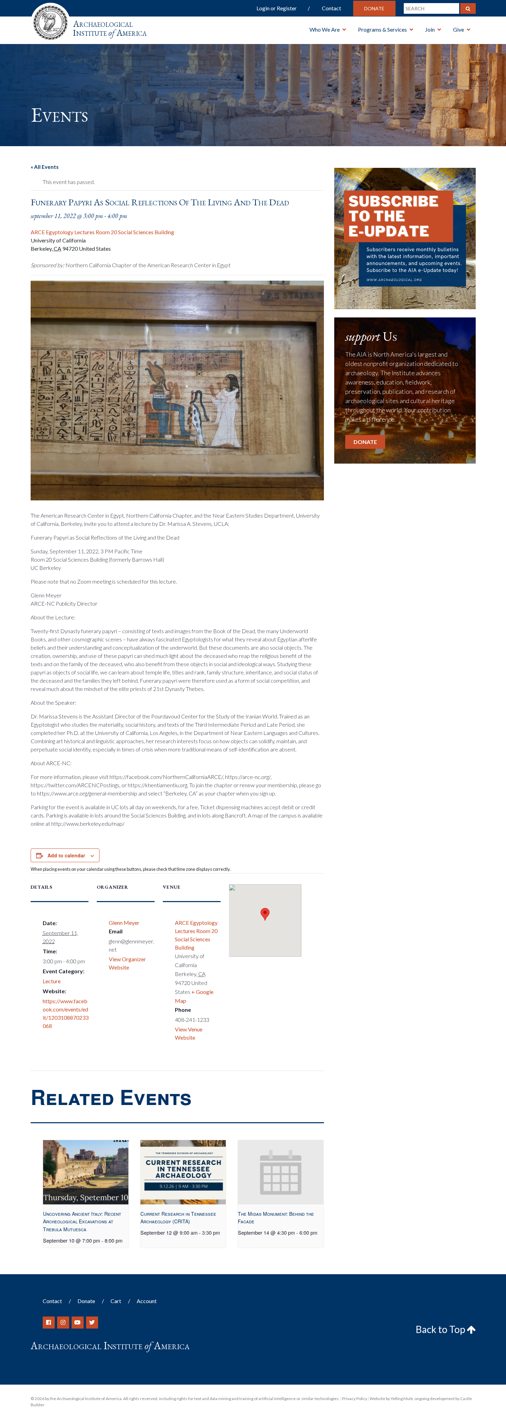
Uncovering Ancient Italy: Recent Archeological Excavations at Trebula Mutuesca (82, 1221)
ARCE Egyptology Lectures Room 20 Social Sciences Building (102, 232)
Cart (115, 1301)
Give (458, 29)
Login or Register (276, 8)
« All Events (45, 167)
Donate (374, 8)
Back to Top (441, 1329)
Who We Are (324, 29)
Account (147, 1301)
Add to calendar (66, 855)
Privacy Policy (354, 1398)
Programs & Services (382, 29)
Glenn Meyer (124, 922)
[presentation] (86, 1172)
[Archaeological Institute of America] (50, 20)
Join (430, 29)
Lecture (52, 981)
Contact (331, 8)
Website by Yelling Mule (391, 1398)
